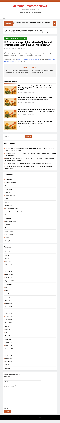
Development (8, 179)
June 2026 (7, 252)
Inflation (7, 199)
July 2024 (7, 326)
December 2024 (9, 310)
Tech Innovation (9, 231)
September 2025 (9, 281)
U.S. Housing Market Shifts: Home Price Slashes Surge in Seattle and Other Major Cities (28, 163)
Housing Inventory (10, 195)
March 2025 (8, 300)
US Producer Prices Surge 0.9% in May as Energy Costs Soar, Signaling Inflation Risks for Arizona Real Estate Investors (35, 87)
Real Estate (8, 215)
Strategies (7, 224)
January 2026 (8, 268)
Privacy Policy (31, 417)
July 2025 (7, 287)
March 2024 (8, 339)
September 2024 (9, 319)
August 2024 (8, 323)
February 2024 (8, 342)
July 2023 (7, 365)
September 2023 (9, 358)
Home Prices (8, 189)
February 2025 (8, 303)
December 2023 (9, 349)
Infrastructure (8, 202)
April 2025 (7, 297)
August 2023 (8, 361)
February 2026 (8, 265)
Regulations (8, 218)
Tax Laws (7, 228)
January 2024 (8, 345)
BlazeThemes (47, 417)
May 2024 (7, 332)
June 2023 (7, 368)
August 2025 (8, 284)
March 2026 (8, 261)
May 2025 (7, 294)
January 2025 (8, 306)
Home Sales (8, 192)
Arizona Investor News (30, 6)
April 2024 (7, 336)
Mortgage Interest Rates (11, 208)
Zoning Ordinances (10, 241)
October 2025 (8, 277)
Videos (7, 237)
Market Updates (9, 205)
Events (7, 186)
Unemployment (9, 234)
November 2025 (9, 274)
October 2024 (8, 316)
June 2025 (7, 290)
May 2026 (7, 255)
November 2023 (9, 352)
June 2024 (7, 329)
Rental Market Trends (10, 221)
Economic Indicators (10, 182)
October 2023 (8, 355)
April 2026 (7, 258)
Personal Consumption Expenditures (15, 38)
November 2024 (9, 313)
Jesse (7, 48)
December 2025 (9, 271)
